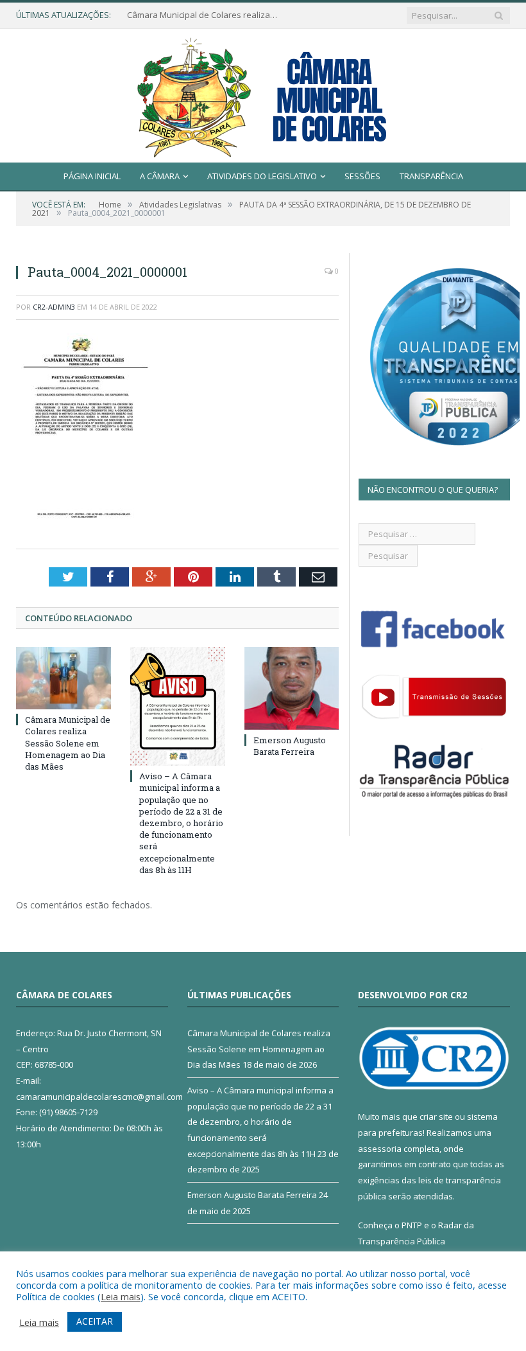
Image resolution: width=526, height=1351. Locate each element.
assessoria (380, 1148)
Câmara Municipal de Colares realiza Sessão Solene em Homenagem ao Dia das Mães (204, 15)
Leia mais (120, 1296)
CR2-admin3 (54, 307)
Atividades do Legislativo (262, 176)
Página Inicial (92, 176)
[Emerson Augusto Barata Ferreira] (291, 688)
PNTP (412, 1225)
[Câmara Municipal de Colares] (263, 92)
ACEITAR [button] (94, 1321)
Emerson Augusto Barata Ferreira (289, 745)
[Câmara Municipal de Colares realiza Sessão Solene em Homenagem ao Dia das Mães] (63, 678)
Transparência (431, 176)
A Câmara (160, 176)
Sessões (362, 176)
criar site (436, 1116)
